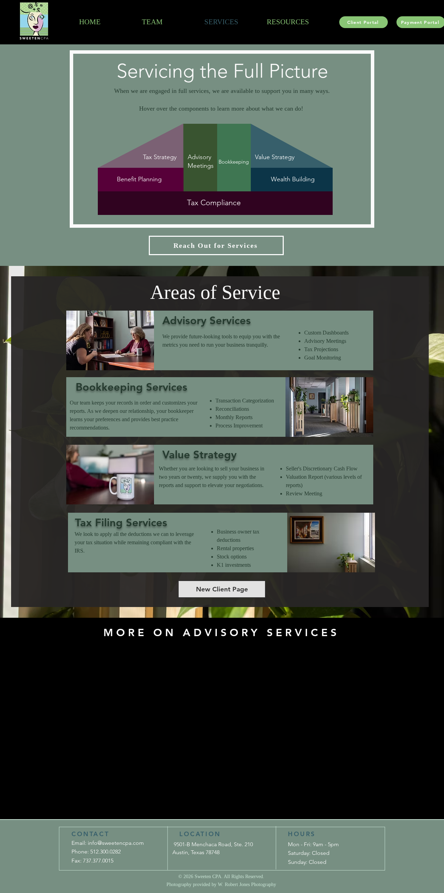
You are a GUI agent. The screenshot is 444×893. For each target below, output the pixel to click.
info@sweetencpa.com (116, 843)
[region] (299, 144)
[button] (216, 245)
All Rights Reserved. (244, 876)
